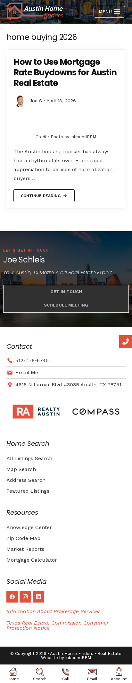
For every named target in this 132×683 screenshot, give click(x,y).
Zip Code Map (23, 538)
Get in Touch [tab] (66, 291)
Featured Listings (27, 491)
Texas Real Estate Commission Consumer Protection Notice (57, 625)
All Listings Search (29, 458)
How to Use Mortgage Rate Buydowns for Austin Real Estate (65, 72)
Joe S (35, 100)
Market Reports (25, 549)
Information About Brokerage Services (53, 611)
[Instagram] (25, 597)
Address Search (25, 480)
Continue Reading (41, 193)
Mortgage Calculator (31, 560)
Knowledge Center (29, 527)
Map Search (21, 469)
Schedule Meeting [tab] (66, 305)
